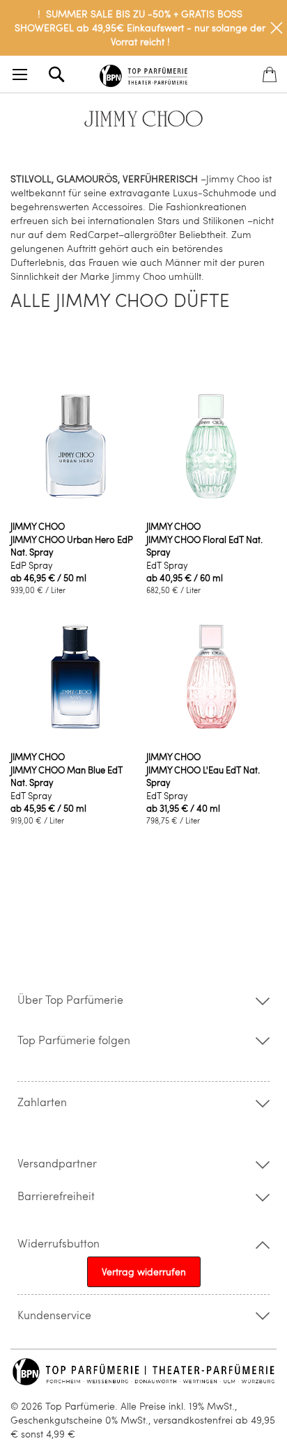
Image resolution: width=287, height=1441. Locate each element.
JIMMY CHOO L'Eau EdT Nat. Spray (203, 776)
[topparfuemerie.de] (143, 73)
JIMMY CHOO (37, 526)
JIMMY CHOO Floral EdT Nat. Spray (204, 545)
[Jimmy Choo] (143, 126)
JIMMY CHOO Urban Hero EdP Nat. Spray (71, 545)
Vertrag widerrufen (144, 1271)
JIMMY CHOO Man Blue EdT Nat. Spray (66, 776)
